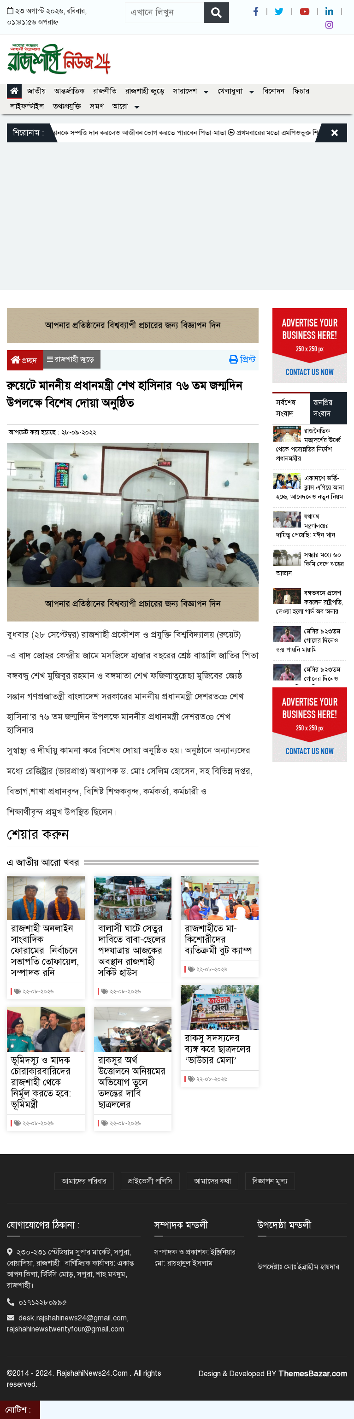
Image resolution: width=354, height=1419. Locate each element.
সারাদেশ (186, 91)
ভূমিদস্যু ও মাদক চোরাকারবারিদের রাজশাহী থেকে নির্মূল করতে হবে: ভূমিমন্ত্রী (41, 1082)
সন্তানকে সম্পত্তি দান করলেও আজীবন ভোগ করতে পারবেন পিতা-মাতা (119, 133)
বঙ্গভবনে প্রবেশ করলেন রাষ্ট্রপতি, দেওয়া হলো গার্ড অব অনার (309, 602)
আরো (121, 106)
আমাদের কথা (212, 1181)
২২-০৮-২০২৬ (37, 991)
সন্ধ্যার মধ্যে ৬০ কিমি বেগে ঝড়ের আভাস (310, 564)
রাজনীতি (105, 91)
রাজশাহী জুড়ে (145, 91)
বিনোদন (273, 91)
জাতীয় (36, 91)
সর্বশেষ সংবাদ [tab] (285, 408)
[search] (216, 12)
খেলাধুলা (231, 91)
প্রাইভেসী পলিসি (150, 1181)
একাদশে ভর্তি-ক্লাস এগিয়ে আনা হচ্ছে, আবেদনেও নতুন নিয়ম (310, 488)
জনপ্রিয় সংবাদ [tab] (322, 408)
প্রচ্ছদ (28, 360)
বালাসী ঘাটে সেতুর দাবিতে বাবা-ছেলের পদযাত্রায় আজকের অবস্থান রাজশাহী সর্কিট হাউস (132, 951)
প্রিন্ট (246, 359)
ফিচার (301, 91)
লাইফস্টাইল (27, 106)
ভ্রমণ (97, 106)
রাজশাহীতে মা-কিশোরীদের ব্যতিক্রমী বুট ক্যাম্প (218, 939)
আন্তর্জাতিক (69, 91)
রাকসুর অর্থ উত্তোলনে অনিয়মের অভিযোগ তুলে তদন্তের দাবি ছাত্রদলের (131, 1082)
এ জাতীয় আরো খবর (43, 862)
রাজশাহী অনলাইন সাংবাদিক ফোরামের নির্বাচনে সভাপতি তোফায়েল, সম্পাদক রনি (45, 951)
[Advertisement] (177, 211)
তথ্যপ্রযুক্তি (67, 106)
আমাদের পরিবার (84, 1181)
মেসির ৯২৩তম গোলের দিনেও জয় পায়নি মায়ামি (308, 640)
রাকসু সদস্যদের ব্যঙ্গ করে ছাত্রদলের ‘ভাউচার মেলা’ (218, 1049)
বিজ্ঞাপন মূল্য (270, 1181)
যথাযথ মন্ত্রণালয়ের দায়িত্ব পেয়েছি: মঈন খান (305, 526)
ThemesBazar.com (312, 1373)
